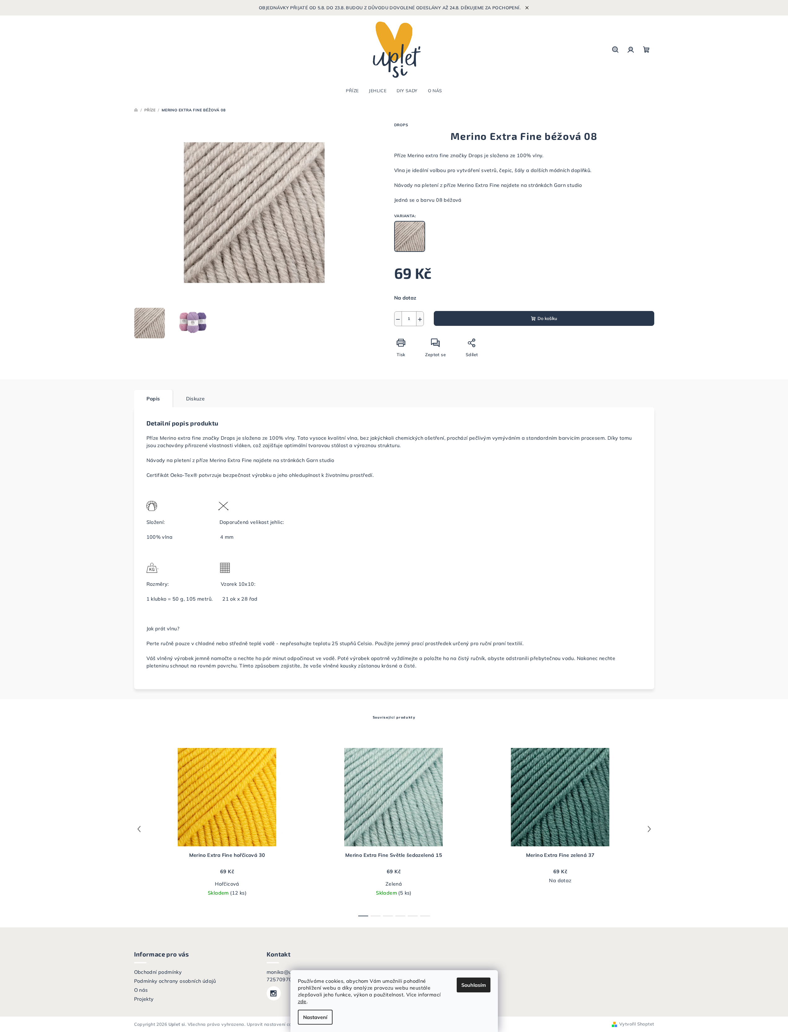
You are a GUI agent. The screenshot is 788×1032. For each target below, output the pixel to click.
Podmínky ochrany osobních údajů (175, 981)
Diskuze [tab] (195, 398)
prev (139, 829)
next (649, 829)
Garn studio (568, 185)
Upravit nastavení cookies (275, 1024)
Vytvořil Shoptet (636, 1024)
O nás (141, 990)
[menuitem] (352, 91)
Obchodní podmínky (158, 972)
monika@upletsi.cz (289, 972)
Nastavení (315, 1017)
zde (302, 1001)
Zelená (393, 884)
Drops (401, 125)
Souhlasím (473, 985)
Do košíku (547, 318)
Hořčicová (227, 884)
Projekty (144, 999)
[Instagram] (274, 993)
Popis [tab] (153, 398)
